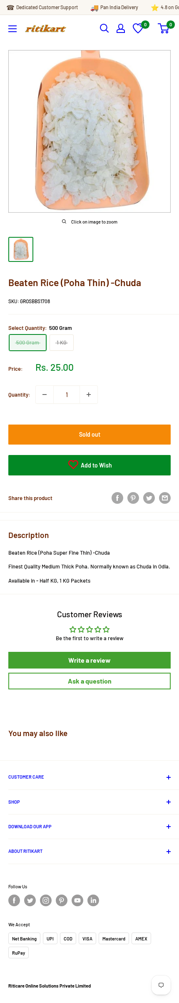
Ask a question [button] (90, 681)
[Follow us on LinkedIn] (93, 900)
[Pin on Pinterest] (133, 498)
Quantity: (19, 394)
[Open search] (104, 28)
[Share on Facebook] (117, 498)
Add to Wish (96, 465)
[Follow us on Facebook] (14, 900)
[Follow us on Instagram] (46, 900)
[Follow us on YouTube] (77, 900)
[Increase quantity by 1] (88, 394)
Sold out (89, 434)
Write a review (89, 660)
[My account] (121, 28)
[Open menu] (12, 28)
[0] (138, 31)
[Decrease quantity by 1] (44, 394)
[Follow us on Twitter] (30, 900)
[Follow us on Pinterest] (61, 900)
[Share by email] (165, 498)
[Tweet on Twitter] (149, 498)
